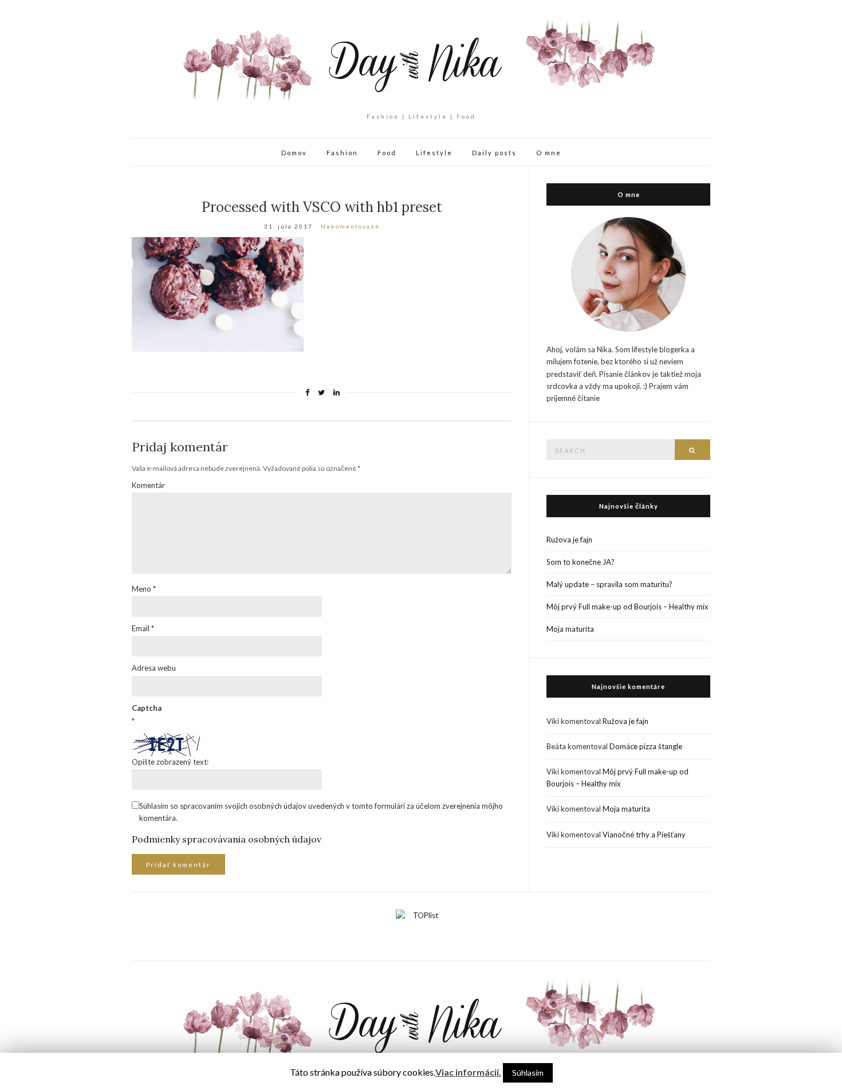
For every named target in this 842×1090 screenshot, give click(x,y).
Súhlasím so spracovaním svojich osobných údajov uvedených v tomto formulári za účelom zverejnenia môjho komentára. (321, 812)
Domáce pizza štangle (645, 746)
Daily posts (494, 152)
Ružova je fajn (569, 539)
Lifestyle (434, 152)
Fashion (342, 152)
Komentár (148, 485)
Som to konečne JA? (580, 561)
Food (386, 152)
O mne (548, 152)
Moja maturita (570, 628)
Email (143, 628)
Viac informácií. (468, 1072)
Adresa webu (154, 667)
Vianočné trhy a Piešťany (644, 834)
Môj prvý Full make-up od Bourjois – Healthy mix (627, 606)
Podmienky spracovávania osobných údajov (226, 839)
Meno (144, 588)
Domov (294, 152)
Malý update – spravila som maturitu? (609, 584)
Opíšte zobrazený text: (170, 761)
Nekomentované (350, 226)
